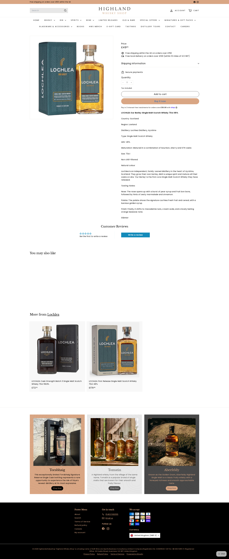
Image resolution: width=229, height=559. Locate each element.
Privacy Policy (89, 554)
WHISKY (48, 20)
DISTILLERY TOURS (150, 26)
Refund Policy (102, 554)
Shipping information (133, 63)
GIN (62, 20)
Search (78, 518)
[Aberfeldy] (172, 442)
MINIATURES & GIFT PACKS (179, 20)
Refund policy (81, 525)
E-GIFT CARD (114, 26)
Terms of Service (82, 521)
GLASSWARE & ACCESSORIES (54, 26)
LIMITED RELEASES (108, 20)
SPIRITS (75, 20)
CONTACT (170, 26)
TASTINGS (130, 26)
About (77, 514)
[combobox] (49, 10)
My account (80, 532)
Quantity (126, 77)
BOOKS (80, 26)
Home (36, 20)
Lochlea (53, 314)
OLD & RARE (128, 20)
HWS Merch (95, 26)
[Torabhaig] (57, 442)
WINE (89, 20)
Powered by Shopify (135, 554)
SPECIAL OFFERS (149, 20)
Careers (78, 529)
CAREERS (185, 26)
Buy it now (160, 101)
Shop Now (57, 488)
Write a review (135, 235)
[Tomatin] (114, 442)
